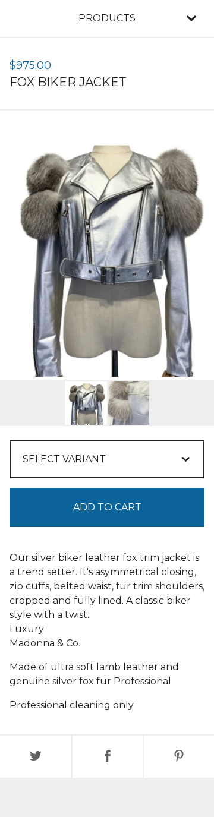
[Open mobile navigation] (191, 18)
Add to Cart (107, 507)
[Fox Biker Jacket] (86, 403)
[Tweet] (35, 757)
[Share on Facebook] (108, 757)
